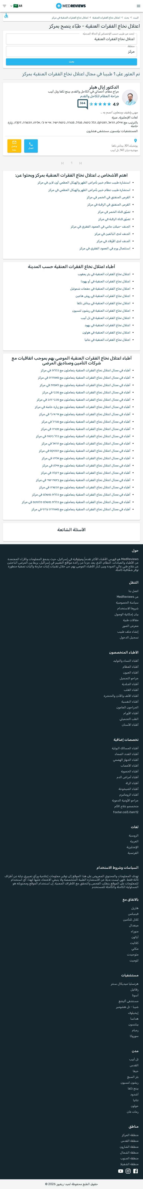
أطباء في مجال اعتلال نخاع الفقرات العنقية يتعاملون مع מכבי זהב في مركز (83, 399)
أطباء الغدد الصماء (127, 754)
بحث (126, 17)
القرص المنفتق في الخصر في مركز (108, 197)
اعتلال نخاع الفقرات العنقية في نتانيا (107, 339)
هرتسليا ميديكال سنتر (125, 984)
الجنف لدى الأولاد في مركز (113, 241)
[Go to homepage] (70, 6)
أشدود (134, 1094)
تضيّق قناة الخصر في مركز (114, 212)
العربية (134, 841)
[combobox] (71, 39)
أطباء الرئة (132, 783)
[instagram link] (127, 1171)
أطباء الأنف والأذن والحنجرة (121, 696)
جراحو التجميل (129, 678)
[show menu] (4, 5)
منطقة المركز (130, 1135)
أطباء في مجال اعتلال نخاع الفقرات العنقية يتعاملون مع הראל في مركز (86, 443)
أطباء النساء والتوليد (126, 660)
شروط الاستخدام (128, 608)
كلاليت (134, 943)
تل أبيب (134, 1059)
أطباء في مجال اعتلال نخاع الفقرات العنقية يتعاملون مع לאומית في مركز (85, 385)
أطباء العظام (131, 666)
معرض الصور (130, 626)
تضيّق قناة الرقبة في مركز (114, 219)
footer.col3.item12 (126, 812)
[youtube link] (120, 1171)
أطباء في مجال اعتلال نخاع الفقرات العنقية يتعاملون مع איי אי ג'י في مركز (84, 414)
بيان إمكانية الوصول (127, 614)
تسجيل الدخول (129, 637)
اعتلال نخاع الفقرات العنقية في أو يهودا (105, 281)
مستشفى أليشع (129, 1001)
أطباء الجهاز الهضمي (126, 760)
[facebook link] (135, 1171)
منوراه (135, 931)
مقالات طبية (131, 620)
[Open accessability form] (6, 15)
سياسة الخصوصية (127, 602)
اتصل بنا (133, 591)
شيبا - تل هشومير (127, 1007)
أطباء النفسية (130, 701)
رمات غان (133, 1111)
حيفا (136, 1071)
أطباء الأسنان (130, 724)
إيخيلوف (133, 1013)
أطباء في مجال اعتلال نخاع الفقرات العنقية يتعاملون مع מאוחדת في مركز (84, 377)
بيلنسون (133, 1024)
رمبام (135, 1030)
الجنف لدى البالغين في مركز (112, 234)
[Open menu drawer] (138, 5)
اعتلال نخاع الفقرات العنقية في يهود (107, 325)
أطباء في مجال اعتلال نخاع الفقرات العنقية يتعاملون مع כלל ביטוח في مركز (83, 436)
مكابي (135, 948)
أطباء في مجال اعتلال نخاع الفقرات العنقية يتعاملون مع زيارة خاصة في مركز (82, 407)
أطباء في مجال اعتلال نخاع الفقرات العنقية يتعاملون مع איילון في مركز (86, 465)
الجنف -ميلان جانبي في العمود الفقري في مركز (100, 226)
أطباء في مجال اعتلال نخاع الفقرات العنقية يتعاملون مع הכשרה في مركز (84, 487)
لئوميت (134, 960)
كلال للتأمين (131, 919)
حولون (135, 1106)
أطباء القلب (131, 690)
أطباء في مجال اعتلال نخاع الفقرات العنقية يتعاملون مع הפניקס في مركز (84, 450)
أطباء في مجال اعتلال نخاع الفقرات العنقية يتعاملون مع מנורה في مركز (85, 429)
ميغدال (134, 925)
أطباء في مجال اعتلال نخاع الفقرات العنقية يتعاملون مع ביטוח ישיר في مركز (83, 480)
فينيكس (133, 914)
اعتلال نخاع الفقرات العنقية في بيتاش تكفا (103, 303)
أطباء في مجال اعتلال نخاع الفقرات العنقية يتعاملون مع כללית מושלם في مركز (81, 494)
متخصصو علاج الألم (126, 806)
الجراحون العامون (127, 707)
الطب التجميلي (129, 719)
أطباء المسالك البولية (125, 748)
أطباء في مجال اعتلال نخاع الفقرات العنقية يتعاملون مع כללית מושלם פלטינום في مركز (76, 502)
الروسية (134, 835)
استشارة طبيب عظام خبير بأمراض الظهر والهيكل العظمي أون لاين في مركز (84, 182)
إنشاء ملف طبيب (128, 631)
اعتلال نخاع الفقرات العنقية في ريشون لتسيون (101, 310)
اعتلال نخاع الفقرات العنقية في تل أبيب (105, 318)
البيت (136, 17)
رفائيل (135, 989)
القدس (134, 1065)
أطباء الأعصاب (130, 765)
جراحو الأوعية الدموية (125, 800)
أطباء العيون (131, 672)
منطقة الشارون (129, 1147)
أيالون (135, 937)
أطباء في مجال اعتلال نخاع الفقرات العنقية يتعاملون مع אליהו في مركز (86, 458)
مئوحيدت (133, 954)
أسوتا (135, 995)
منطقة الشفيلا (129, 1164)
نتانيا (136, 1100)
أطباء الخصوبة (130, 771)
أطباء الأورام (131, 713)
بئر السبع (133, 1077)
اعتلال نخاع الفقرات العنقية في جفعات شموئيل (100, 288)
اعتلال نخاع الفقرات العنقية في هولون (106, 332)
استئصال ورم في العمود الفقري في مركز (105, 248)
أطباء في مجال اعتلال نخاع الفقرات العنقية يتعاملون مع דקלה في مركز (85, 472)
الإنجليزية (133, 847)
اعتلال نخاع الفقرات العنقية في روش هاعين (103, 296)
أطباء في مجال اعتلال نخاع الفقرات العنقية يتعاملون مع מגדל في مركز (86, 421)
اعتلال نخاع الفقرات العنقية (106, 17)
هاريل (135, 908)
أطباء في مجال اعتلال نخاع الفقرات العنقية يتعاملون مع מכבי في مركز (86, 392)
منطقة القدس (130, 1141)
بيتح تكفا (133, 1088)
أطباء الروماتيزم (129, 794)
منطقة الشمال (129, 1152)
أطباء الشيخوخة (129, 789)
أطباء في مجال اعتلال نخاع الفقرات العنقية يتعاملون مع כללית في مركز (85, 370)
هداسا (134, 1018)
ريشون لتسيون (130, 1082)
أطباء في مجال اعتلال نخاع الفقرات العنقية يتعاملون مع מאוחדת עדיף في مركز (80, 509)
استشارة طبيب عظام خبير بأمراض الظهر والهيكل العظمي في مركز (89, 190)
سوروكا (134, 1036)
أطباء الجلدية (130, 684)
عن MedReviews (128, 597)
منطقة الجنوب (129, 1158)
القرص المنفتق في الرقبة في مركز (108, 204)
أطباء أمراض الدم (128, 777)
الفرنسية (133, 853)
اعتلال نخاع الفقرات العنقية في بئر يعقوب (104, 274)
